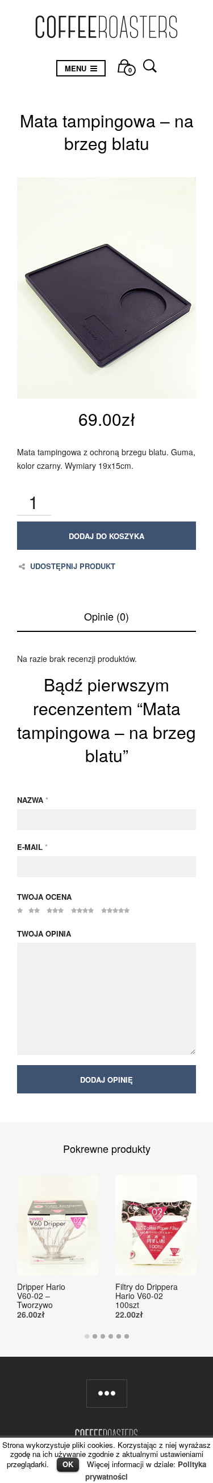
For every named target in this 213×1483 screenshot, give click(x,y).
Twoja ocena (44, 896)
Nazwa (32, 799)
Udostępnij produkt (72, 566)
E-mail (32, 846)
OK (67, 1464)
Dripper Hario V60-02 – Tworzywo (41, 1295)
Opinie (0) (106, 616)
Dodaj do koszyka (106, 536)
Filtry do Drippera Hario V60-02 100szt (146, 1295)
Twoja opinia (44, 933)
